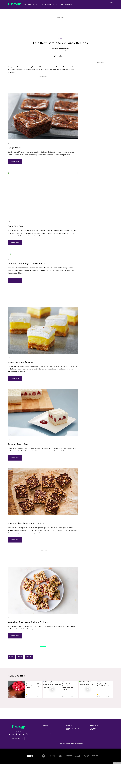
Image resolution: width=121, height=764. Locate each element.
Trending (27, 4)
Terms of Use (49, 729)
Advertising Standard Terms (72, 729)
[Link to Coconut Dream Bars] (43, 413)
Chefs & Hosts (46, 4)
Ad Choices (117, 762)
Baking (60, 38)
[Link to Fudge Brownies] (43, 116)
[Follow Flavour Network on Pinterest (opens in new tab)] (19, 734)
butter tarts (25, 231)
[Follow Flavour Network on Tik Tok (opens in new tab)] (16, 734)
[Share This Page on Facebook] (55, 57)
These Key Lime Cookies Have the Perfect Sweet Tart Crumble (67, 686)
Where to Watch (66, 4)
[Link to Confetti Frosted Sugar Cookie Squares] (43, 254)
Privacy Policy (96, 725)
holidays (28, 656)
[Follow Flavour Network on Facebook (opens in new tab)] (9, 734)
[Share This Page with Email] (66, 57)
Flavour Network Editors (61, 48)
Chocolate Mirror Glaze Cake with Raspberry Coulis (33, 686)
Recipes (35, 4)
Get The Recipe (15, 161)
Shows (55, 4)
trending (28, 681)
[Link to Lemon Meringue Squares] (43, 331)
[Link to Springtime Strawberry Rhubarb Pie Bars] (43, 590)
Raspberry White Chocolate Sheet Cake (104, 685)
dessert (20, 656)
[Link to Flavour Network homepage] (14, 5)
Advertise (72, 725)
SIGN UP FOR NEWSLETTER (18, 738)
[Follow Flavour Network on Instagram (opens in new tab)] (26, 734)
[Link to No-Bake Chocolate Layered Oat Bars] (43, 492)
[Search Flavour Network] (111, 6)
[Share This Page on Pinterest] (60, 57)
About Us (45, 725)
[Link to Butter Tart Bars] (43, 195)
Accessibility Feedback (96, 729)
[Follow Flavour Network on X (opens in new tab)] (13, 734)
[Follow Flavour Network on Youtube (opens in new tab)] (23, 734)
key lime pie (41, 448)
